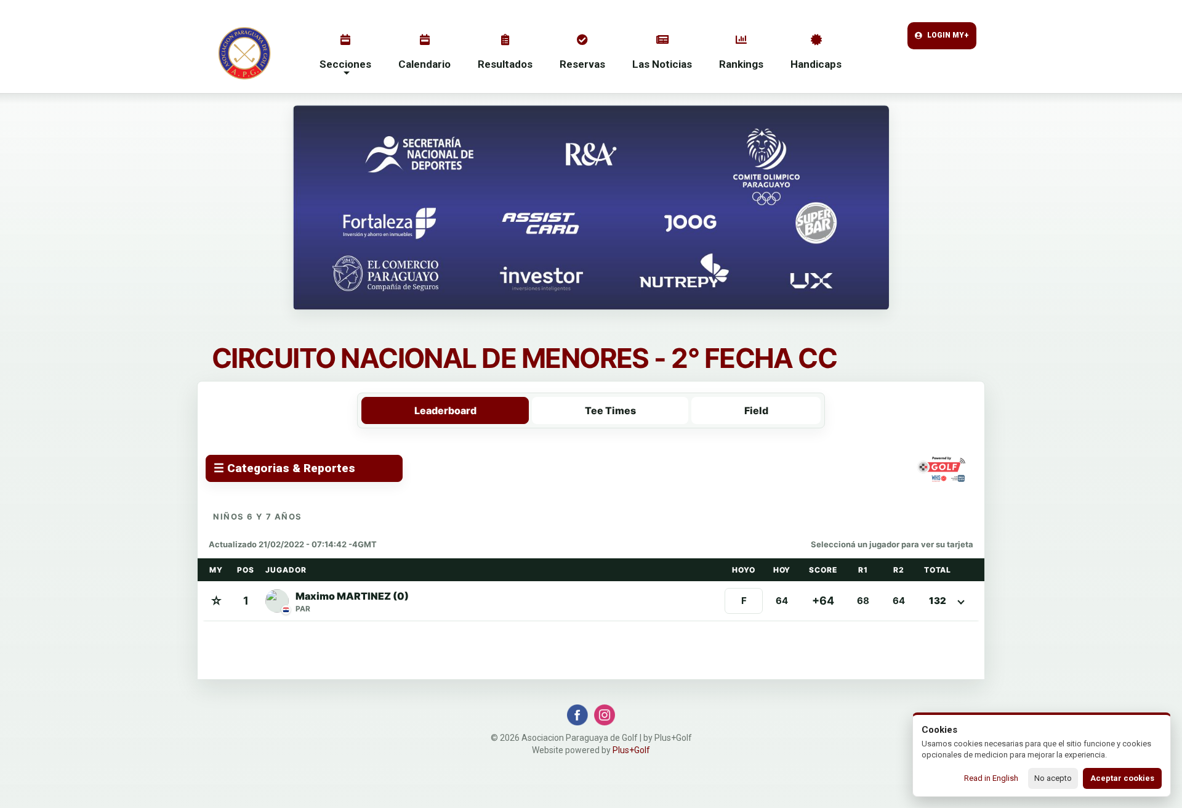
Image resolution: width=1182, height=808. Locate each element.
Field (756, 410)
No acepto (1053, 778)
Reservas (582, 64)
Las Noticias (662, 64)
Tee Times (610, 410)
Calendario (424, 64)
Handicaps (816, 64)
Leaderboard (445, 410)
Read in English (991, 778)
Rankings (741, 64)
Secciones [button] (345, 64)
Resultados (505, 64)
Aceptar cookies (1122, 778)
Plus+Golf (631, 750)
